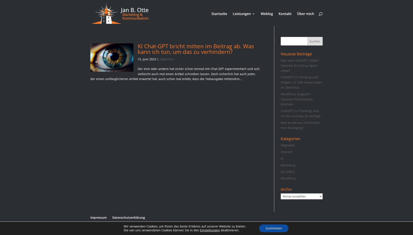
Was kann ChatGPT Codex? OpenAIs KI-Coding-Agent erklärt (300, 65)
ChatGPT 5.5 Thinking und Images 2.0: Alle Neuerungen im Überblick (301, 82)
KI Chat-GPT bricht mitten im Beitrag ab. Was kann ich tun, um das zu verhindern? (196, 49)
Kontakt (285, 14)
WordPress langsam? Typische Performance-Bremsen (297, 99)
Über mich (305, 14)
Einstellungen (210, 230)
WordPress (288, 178)
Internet (286, 152)
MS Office (287, 172)
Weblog (267, 14)
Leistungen (242, 14)
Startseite (219, 14)
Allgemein (167, 59)
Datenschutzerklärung (128, 217)
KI (282, 158)
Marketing (288, 165)
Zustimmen (274, 228)
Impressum (98, 217)
